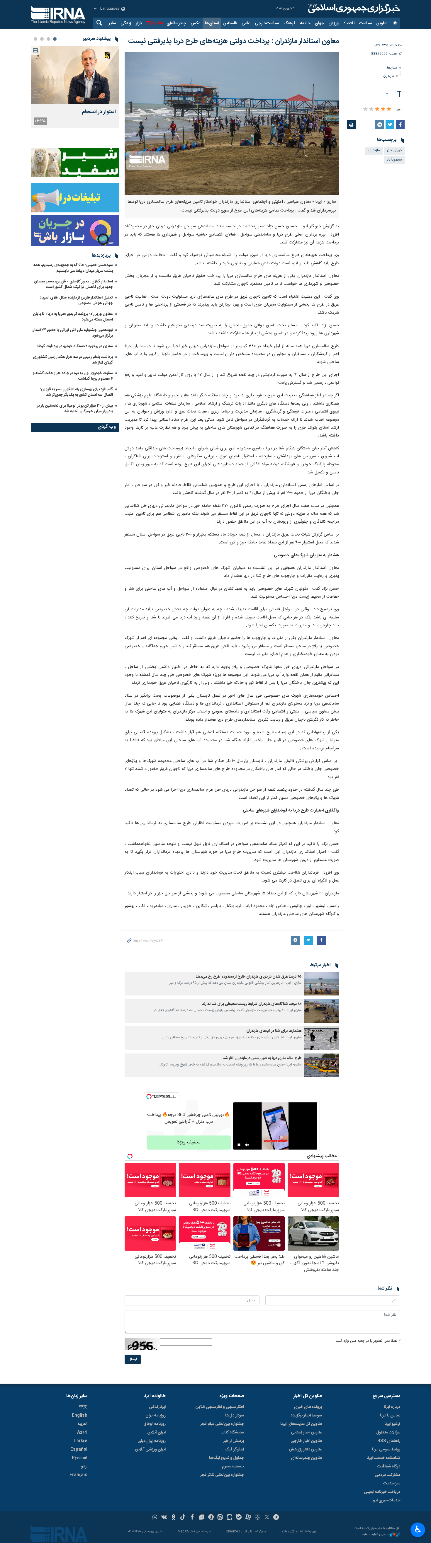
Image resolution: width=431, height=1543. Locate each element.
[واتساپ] (155, 1517)
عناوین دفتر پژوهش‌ (305, 1449)
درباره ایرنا (392, 1407)
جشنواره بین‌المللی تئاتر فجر (222, 1475)
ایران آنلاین (156, 1432)
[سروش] (211, 1517)
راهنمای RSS (388, 1441)
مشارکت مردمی (387, 1475)
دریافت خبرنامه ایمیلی (382, 1492)
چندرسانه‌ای (176, 23)
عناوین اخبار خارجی (306, 1441)
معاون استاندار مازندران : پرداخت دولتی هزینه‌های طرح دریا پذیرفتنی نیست (233, 41)
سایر (112, 23)
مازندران (389, 76)
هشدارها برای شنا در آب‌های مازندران (274, 1031)
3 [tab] (42, 39)
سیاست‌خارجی (267, 23)
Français (78, 1475)
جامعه (305, 23)
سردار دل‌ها (234, 1415)
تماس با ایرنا (390, 1415)
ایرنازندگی (157, 1407)
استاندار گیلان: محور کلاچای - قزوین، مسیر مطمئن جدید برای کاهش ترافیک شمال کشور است (73, 284)
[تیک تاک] (183, 1517)
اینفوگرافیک (234, 1449)
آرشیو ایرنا (392, 1424)
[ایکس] (267, 1517)
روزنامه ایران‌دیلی (152, 1441)
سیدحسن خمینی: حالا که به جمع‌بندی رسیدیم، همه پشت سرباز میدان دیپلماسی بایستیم (73, 268)
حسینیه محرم (233, 1466)
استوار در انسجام (99, 112)
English (79, 1415)
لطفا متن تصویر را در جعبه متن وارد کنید (368, 1341)
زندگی (126, 23)
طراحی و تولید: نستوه (376, 1534)
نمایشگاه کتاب (232, 1432)
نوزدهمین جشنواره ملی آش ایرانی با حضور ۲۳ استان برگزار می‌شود (72, 333)
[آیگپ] (229, 1517)
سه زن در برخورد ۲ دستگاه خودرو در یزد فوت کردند (75, 346)
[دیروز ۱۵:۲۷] (75, 75)
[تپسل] (149, 1096)
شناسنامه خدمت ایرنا (383, 1458)
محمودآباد (394, 160)
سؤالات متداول (388, 1432)
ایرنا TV (152, 23)
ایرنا (353, 9)
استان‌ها (212, 23)
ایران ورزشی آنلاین (150, 1449)
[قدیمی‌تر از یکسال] (321, 983)
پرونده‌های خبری (308, 1407)
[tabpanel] (75, 87)
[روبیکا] (258, 1517)
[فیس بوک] (192, 1517)
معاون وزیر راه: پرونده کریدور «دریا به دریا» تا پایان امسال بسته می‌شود (73, 317)
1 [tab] (55, 39)
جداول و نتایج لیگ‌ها (226, 1458)
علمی (246, 23)
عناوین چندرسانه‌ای (306, 1458)
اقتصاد (348, 23)
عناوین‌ (381, 23)
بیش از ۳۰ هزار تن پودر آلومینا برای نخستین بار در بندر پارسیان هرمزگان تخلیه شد (75, 409)
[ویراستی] (202, 1517)
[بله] (239, 1517)
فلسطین (230, 23)
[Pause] (238, 1144)
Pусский (79, 1458)
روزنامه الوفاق (154, 1424)
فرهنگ (290, 23)
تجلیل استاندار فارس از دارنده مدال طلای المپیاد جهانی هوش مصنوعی (76, 300)
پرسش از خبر (233, 1441)
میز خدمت (391, 1483)
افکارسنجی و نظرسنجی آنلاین (220, 1407)
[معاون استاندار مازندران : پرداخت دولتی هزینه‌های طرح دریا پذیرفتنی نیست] (232, 123)
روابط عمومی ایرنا (386, 1449)
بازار (139, 23)
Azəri (82, 1432)
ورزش (333, 23)
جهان (319, 23)
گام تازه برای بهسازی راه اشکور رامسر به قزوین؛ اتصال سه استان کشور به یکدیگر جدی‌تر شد (76, 392)
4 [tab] (35, 39)
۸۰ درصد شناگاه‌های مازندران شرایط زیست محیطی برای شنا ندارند (252, 1004)
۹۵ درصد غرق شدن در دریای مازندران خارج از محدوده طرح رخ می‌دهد (249, 977)
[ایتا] (220, 1517)
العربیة (82, 1424)
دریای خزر (394, 150)
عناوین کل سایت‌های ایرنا (301, 1424)
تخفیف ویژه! (189, 1142)
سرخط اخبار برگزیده (306, 1415)
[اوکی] (173, 1517)
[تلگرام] (276, 1517)
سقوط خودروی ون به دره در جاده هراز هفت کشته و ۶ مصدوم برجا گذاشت (73, 376)
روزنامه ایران (155, 1415)
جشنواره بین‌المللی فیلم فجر (222, 1424)
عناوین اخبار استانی (306, 1432)
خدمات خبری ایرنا (385, 1500)
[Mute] (247, 1144)
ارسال (132, 1359)
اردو (84, 1466)
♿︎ (418, 1529)
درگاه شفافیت (388, 1466)
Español (78, 1449)
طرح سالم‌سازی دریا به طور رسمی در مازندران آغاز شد (262, 1058)
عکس (195, 23)
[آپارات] (248, 1517)
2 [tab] (48, 39)
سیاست (365, 23)
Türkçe (80, 1441)
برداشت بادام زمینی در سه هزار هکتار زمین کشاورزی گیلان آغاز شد (73, 360)
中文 (83, 1407)
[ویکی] (164, 1517)
